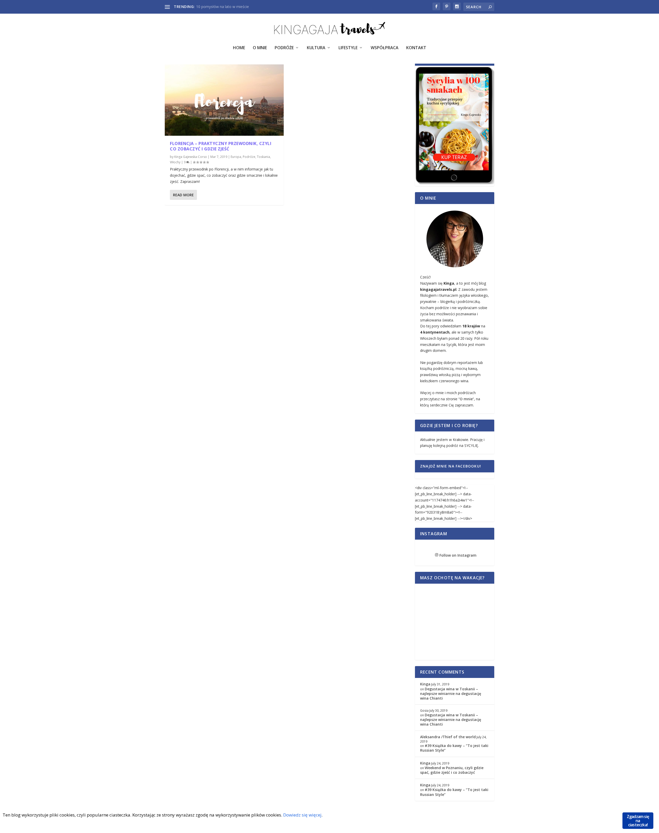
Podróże (284, 48)
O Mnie (260, 48)
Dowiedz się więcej (302, 815)
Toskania (263, 157)
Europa (236, 157)
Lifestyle (348, 48)
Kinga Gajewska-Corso (190, 157)
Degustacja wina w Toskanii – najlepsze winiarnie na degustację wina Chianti (450, 693)
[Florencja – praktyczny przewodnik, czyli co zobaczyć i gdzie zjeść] (224, 100)
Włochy (175, 162)
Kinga (425, 684)
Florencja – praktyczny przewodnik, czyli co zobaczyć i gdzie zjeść (220, 146)
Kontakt (416, 48)
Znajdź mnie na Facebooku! (450, 466)
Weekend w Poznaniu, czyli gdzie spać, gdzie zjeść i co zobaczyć (451, 770)
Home (239, 48)
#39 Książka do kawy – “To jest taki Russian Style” (454, 748)
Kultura (316, 48)
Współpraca (384, 48)
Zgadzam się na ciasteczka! (638, 821)
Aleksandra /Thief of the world (448, 736)
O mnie (466, 398)
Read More (183, 194)
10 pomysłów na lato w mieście (222, 6)
